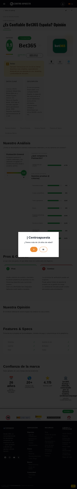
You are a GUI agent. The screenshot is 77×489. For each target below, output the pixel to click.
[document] (38, 244)
